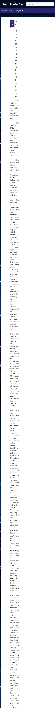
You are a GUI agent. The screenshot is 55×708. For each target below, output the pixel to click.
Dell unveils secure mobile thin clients (16, 58)
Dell (17, 100)
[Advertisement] (33, 60)
